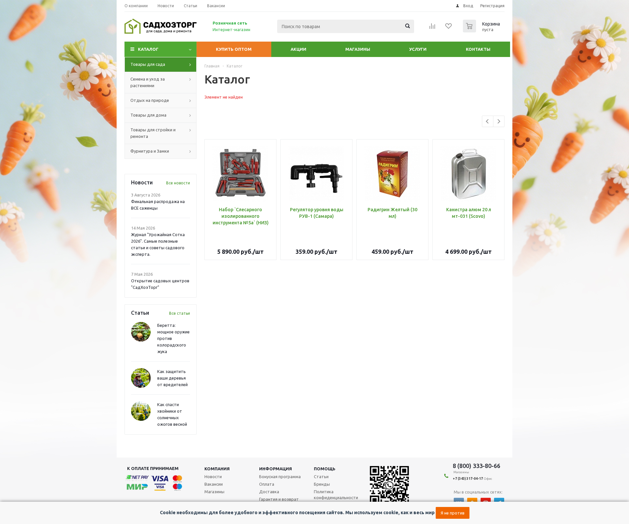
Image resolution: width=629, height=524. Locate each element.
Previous (487, 121)
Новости (213, 476)
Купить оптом (234, 49)
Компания (217, 468)
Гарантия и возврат (279, 499)
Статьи (321, 476)
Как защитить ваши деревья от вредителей (172, 378)
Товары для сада (147, 64)
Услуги (418, 49)
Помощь (324, 468)
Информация (275, 468)
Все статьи (179, 313)
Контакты (478, 49)
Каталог (148, 49)
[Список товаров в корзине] (482, 30)
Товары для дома (148, 115)
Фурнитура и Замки (149, 151)
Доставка (269, 491)
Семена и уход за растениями (147, 82)
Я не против (453, 513)
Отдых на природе (149, 100)
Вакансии (213, 484)
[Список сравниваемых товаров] (432, 28)
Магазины (357, 49)
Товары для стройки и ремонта (153, 133)
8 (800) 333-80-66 (476, 465)
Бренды (322, 484)
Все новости (178, 183)
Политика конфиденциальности (336, 494)
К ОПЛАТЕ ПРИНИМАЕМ (153, 468)
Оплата (266, 484)
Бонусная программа (280, 476)
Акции (298, 49)
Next (498, 121)
